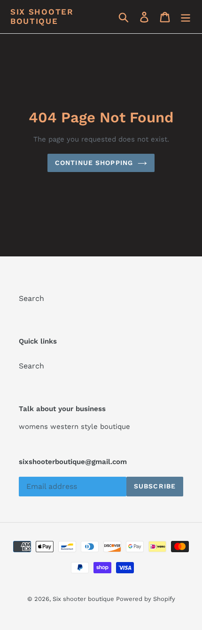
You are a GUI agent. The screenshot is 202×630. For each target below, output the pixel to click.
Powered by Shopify (145, 598)
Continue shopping (94, 162)
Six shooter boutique (42, 16)
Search (31, 298)
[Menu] (185, 16)
